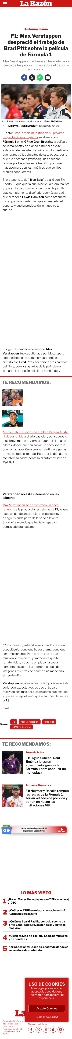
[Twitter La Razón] (32, 77)
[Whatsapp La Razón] (40, 77)
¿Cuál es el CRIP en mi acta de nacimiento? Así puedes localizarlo (37, 912)
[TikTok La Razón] (53, 1030)
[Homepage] (36, 3)
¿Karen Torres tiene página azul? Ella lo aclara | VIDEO (38, 901)
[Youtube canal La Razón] (60, 1030)
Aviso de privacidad (46, 1016)
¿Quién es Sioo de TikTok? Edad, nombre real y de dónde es (38, 937)
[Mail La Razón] (48, 77)
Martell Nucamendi (21, 126)
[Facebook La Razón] (24, 77)
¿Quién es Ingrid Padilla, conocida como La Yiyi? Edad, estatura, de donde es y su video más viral (37, 925)
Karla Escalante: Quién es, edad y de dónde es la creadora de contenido (38, 948)
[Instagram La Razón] (46, 1030)
